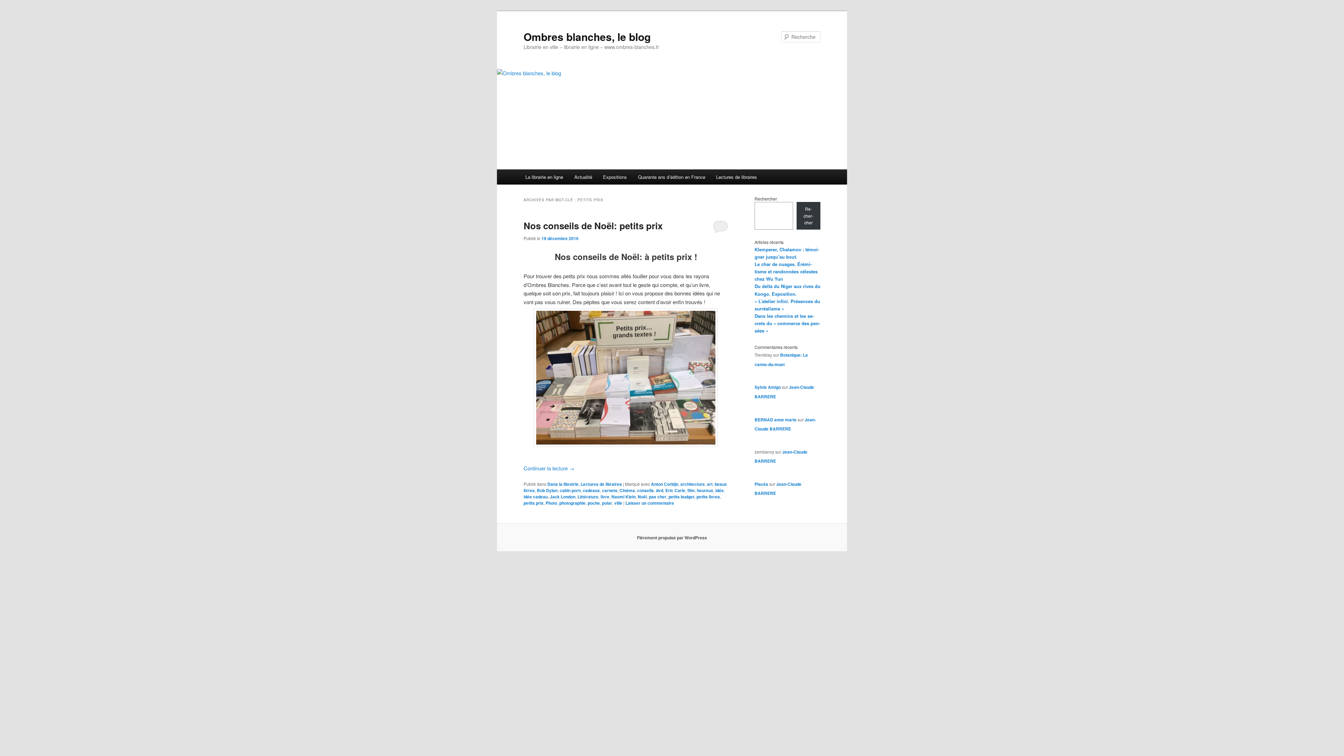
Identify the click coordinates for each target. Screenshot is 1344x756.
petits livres (708, 496)
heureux (705, 490)
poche (594, 503)
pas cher (657, 496)
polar (607, 503)
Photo (551, 503)
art (710, 484)
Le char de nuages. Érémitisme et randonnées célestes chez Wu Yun (786, 271)
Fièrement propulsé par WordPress (672, 537)
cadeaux (591, 490)
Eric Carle (675, 490)
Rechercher (766, 199)
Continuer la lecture (549, 468)
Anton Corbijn (664, 484)
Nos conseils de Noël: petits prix (593, 225)
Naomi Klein (623, 496)
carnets (609, 490)
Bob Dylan (547, 490)
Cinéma (627, 490)
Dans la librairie (563, 484)
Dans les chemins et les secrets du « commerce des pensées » (787, 323)
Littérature (588, 496)
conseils (645, 490)
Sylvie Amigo (768, 387)
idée (719, 490)
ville (618, 503)
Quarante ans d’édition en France (671, 177)
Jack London (562, 496)
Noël (642, 496)
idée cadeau (536, 496)
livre (605, 496)
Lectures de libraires (736, 177)
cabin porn (570, 490)
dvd (659, 490)
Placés (761, 484)
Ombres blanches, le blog (587, 36)
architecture (692, 484)
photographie (572, 503)
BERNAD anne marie (776, 419)
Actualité (583, 177)
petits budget (681, 496)
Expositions (615, 177)
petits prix (534, 503)
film (691, 490)
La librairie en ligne (544, 177)
